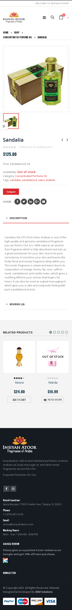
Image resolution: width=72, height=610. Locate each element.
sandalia (15, 180)
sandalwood (29, 180)
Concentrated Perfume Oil (31, 176)
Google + (37, 202)
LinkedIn (31, 202)
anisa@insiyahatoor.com (18, 524)
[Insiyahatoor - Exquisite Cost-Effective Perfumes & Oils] (14, 17)
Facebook (17, 202)
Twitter (24, 202)
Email (44, 202)
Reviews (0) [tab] (17, 304)
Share (7, 201)
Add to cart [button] (19, 400)
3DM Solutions (44, 592)
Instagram (13, 489)
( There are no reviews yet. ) (35, 147)
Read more (55, 399)
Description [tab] (18, 218)
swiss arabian (46, 180)
